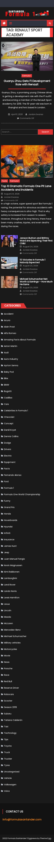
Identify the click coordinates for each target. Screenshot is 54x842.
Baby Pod (9, 371)
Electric (8, 455)
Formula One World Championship (22, 494)
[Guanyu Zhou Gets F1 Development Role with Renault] (27, 56)
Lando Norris (10, 591)
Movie (7, 655)
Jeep (6, 552)
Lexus (7, 604)
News (6, 662)
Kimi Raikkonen (12, 571)
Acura (7, 320)
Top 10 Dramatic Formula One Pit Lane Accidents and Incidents (26, 187)
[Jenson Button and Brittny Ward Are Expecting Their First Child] (9, 241)
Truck (7, 752)
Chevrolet (9, 417)
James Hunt (10, 545)
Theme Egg (45, 838)
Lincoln (7, 610)
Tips (6, 739)
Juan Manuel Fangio (14, 558)
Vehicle (8, 778)
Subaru (7, 713)
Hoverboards (10, 520)
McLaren (8, 623)
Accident (9, 313)
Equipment (9, 462)
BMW (6, 384)
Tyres (7, 765)
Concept (8, 423)
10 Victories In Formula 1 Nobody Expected (32, 261)
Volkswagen (10, 784)
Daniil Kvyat (10, 429)
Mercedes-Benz (12, 629)
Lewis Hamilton (12, 597)
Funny (7, 500)
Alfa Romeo (10, 333)
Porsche (8, 668)
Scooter (8, 700)
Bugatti (8, 391)
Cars (6, 404)
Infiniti (7, 533)
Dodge (7, 442)
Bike (6, 378)
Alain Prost (9, 326)
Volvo (7, 791)
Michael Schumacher (15, 636)
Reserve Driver (11, 687)
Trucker (8, 758)
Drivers (7, 449)
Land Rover (9, 584)
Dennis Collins (11, 436)
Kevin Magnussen (13, 565)
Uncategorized (11, 771)
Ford (6, 481)
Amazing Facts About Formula (20, 339)
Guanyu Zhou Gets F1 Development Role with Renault (27, 82)
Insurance (9, 539)
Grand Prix (9, 507)
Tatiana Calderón (13, 720)
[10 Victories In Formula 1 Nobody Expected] (9, 263)
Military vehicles (12, 642)
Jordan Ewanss (35, 114)
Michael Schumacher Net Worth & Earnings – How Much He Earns (36, 282)
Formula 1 (26, 75)
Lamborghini (10, 578)
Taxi (6, 726)
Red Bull (8, 681)
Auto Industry (11, 358)
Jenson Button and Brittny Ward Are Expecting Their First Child (36, 241)
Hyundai (8, 526)
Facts (4, 181)
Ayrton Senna (11, 365)
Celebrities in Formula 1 (16, 410)
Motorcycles (10, 649)
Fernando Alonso (12, 475)
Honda (7, 513)
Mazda (7, 616)
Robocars (9, 694)
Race (6, 674)
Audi (6, 352)
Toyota (8, 745)
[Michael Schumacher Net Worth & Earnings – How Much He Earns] (9, 282)
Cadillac (8, 397)
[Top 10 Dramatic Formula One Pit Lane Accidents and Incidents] (27, 161)
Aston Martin (10, 346)
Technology (10, 732)
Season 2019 (10, 707)
